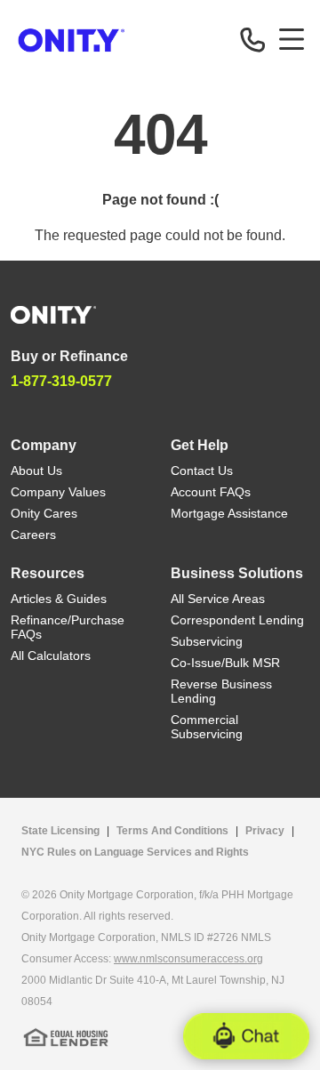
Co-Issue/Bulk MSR (225, 663)
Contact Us (202, 470)
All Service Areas (218, 598)
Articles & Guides (59, 598)
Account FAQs (211, 492)
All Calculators (51, 655)
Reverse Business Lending (221, 691)
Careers (33, 534)
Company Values (58, 492)
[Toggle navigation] (291, 39)
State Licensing (60, 831)
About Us (36, 470)
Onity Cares (44, 513)
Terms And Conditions (172, 831)
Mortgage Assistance (229, 513)
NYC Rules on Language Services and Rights (135, 852)
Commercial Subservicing (207, 726)
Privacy (264, 831)
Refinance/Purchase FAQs (67, 627)
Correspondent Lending (237, 620)
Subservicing (207, 641)
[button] (246, 1036)
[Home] (53, 313)
